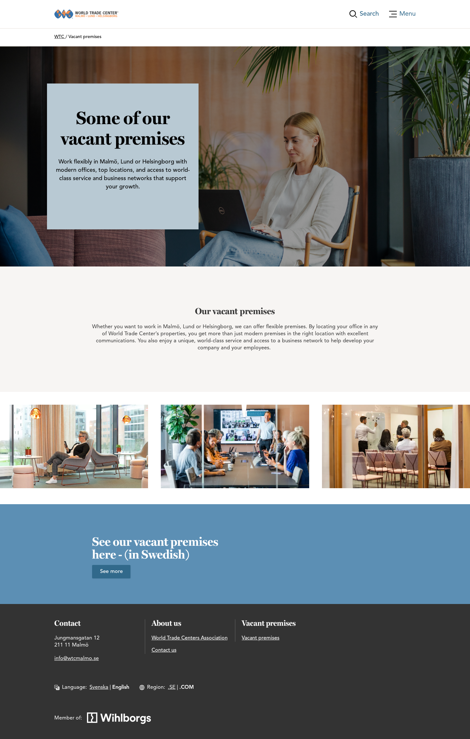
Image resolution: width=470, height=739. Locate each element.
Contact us (164, 650)
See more (111, 571)
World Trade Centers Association (190, 638)
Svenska (99, 687)
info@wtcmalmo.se (76, 658)
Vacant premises (260, 638)
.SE (172, 687)
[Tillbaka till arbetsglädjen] (86, 14)
